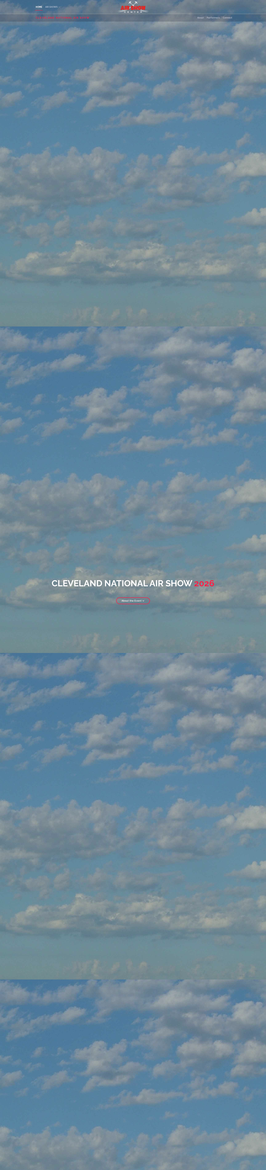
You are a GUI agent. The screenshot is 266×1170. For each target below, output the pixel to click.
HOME (39, 7)
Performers (213, 17)
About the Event (132, 601)
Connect (227, 17)
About (200, 17)
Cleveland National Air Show (63, 17)
